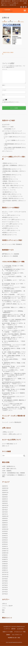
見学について (5, 446)
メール (4, 90)
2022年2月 (5, 503)
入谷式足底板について (9, 128)
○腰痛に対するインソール (9, 176)
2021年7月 (5, 507)
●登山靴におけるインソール (9, 234)
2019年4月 (5, 542)
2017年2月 (5, 594)
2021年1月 (5, 514)
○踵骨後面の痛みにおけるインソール (11, 169)
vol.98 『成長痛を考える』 (9, 466)
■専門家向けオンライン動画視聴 (10, 254)
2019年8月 (5, 533)
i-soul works (7, 9)
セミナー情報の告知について (9, 443)
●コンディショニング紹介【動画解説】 (12, 244)
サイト (3, 94)
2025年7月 (5, 486)
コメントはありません (19, 21)
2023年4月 (5, 496)
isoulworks (4, 21)
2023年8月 (5, 494)
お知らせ (4, 603)
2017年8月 (5, 581)
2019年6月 (5, 537)
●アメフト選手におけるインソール (11, 230)
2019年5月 (5, 540)
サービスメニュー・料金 (19, 631)
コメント (4, 69)
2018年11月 (5, 550)
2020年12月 (5, 516)
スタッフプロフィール (17, 634)
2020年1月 (5, 527)
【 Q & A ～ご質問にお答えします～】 (12, 434)
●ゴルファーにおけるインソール (10, 221)
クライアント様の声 (7, 605)
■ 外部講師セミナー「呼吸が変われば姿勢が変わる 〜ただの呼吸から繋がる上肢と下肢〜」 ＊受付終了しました (14, 375)
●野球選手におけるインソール (10, 217)
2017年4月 (5, 589)
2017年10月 (5, 576)
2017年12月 (5, 572)
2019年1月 (5, 546)
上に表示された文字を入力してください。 (11, 102)
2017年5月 (5, 587)
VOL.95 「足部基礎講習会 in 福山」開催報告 (13, 472)
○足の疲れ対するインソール (9, 192)
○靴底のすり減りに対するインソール (11, 194)
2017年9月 (5, 578)
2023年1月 (5, 499)
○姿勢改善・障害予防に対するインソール (13, 198)
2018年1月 (5, 570)
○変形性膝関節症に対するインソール (11, 174)
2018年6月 (5, 561)
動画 (3, 610)
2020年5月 (5, 522)
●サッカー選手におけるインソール (11, 215)
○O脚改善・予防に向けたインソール (11, 181)
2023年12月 (5, 492)
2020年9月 (5, 518)
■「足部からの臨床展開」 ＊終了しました (13, 294)
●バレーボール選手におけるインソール (12, 224)
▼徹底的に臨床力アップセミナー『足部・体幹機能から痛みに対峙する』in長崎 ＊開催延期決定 (13, 316)
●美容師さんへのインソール (9, 232)
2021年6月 (5, 509)
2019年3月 (5, 544)
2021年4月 (5, 512)
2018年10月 (5, 553)
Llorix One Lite (9, 642)
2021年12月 (5, 505)
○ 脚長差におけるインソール (9, 163)
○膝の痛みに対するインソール (10, 183)
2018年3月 (5, 565)
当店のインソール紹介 (8, 126)
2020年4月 (5, 525)
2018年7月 (5, 559)
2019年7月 (5, 535)
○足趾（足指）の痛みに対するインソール (13, 185)
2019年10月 (5, 529)
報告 (3, 612)
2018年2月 (5, 568)
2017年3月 (5, 591)
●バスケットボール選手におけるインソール (13, 219)
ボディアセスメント (7, 151)
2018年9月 (5, 555)
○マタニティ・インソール (9, 189)
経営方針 (13, 628)
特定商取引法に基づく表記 (14, 637)
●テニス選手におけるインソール (10, 226)
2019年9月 (5, 531)
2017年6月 (5, 585)
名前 (3, 85)
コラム (4, 607)
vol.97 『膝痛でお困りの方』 (9, 468)
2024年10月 (5, 488)
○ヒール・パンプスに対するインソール (12, 196)
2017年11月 (5, 574)
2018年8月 (5, 557)
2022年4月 (5, 501)
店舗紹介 (8, 634)
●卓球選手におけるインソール (10, 228)
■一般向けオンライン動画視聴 (10, 256)
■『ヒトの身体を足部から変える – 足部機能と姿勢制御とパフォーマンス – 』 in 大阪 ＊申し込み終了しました (14, 409)
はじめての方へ (6, 124)
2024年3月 (5, 490)
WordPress (19, 642)
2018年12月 (5, 548)
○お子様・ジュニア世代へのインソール (12, 187)
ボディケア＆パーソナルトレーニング (12, 131)
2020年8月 (5, 520)
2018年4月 (5, 563)
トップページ (7, 628)
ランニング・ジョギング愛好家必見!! (11, 422)
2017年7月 (5, 583)
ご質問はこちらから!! (7, 432)
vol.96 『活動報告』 (7, 470)
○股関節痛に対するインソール (10, 179)
